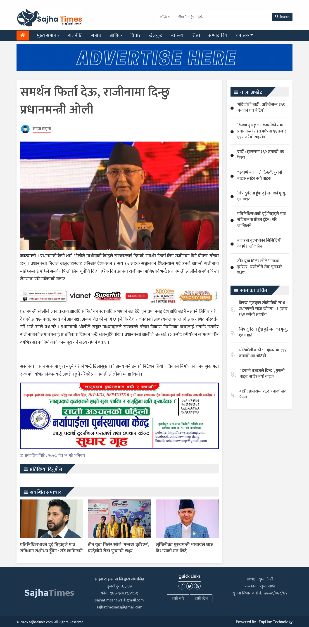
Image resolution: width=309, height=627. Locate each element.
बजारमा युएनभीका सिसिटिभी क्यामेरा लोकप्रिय (259, 243)
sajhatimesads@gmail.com (119, 607)
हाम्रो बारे (178, 598)
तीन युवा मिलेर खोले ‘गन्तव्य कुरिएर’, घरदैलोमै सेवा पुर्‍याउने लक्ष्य (118, 548)
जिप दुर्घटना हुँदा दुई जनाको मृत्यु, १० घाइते (261, 196)
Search (284, 17)
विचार (135, 35)
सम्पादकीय (218, 35)
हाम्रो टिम (201, 598)
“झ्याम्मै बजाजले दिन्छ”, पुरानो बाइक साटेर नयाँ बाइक (259, 175)
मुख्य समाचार (48, 35)
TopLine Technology (275, 622)
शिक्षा (195, 35)
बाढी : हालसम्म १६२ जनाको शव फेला (260, 155)
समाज (96, 35)
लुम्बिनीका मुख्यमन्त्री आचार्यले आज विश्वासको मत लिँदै (184, 548)
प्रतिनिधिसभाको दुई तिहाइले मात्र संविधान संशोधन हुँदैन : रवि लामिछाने (51, 548)
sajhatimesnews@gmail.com (119, 600)
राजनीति (75, 35)
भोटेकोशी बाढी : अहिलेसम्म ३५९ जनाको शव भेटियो (261, 107)
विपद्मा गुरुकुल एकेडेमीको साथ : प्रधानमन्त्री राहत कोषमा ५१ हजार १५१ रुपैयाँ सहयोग (261, 131)
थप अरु (242, 35)
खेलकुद (156, 35)
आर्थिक (116, 35)
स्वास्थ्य (177, 35)
